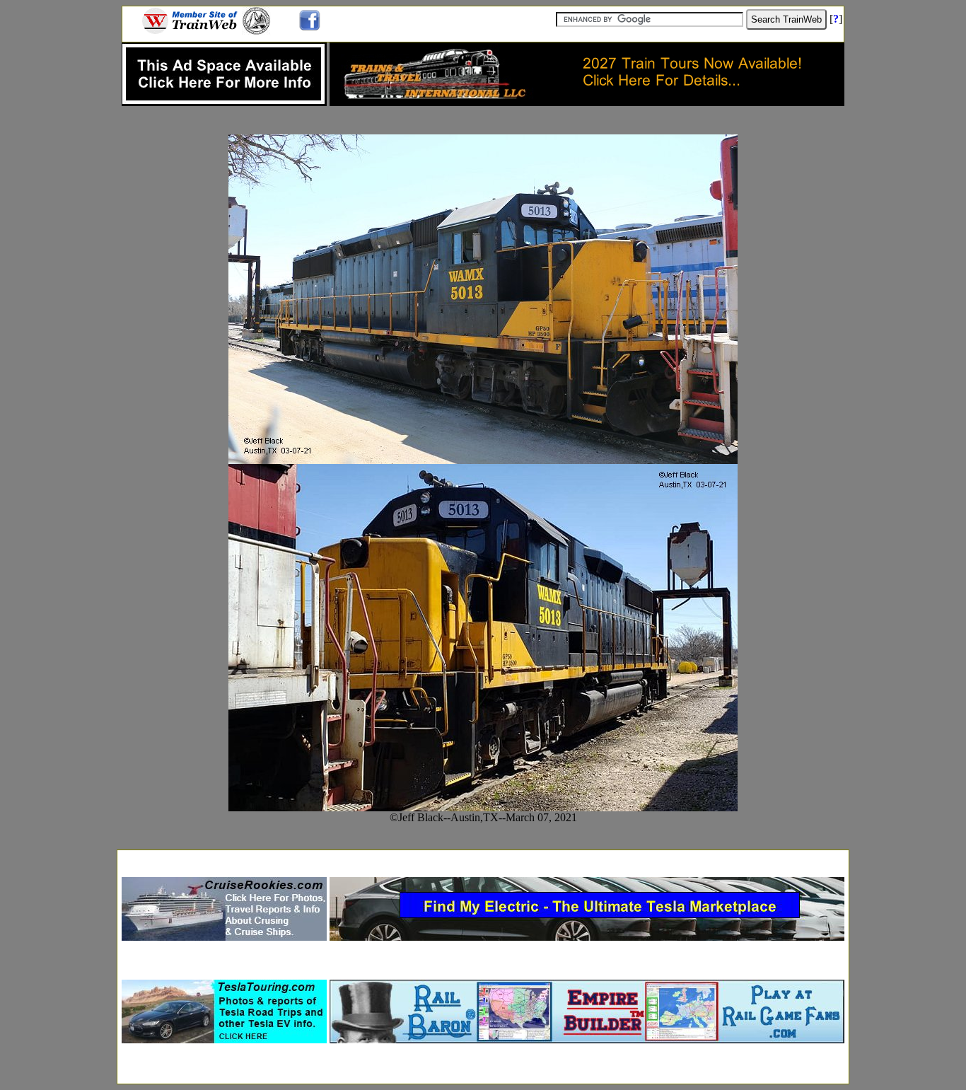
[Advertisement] (483, 859)
